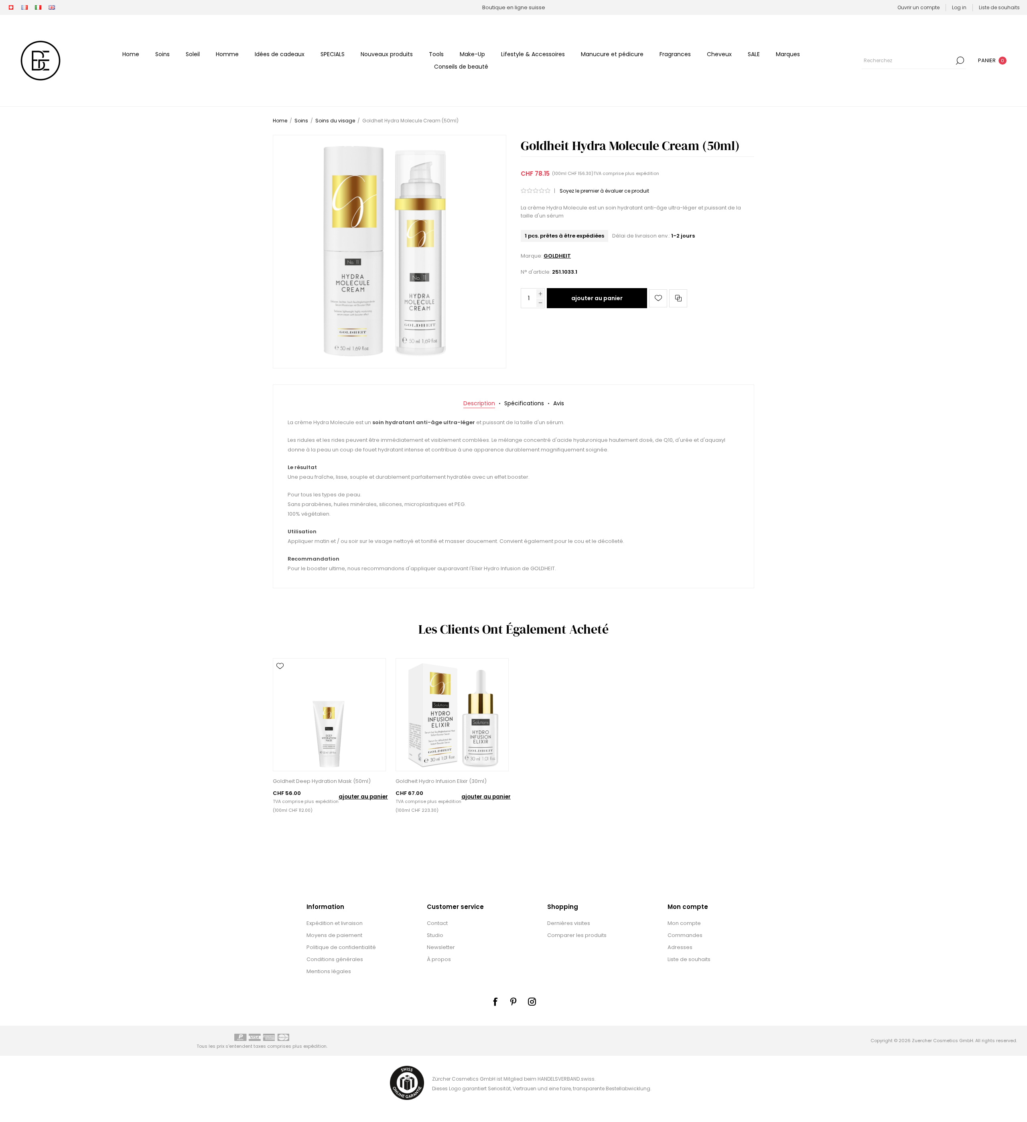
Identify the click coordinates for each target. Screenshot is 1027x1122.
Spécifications (524, 403)
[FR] (24, 7)
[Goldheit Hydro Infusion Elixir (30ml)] (452, 715)
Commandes (685, 935)
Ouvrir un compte (918, 7)
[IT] (38, 7)
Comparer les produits (577, 935)
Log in (959, 7)
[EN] (51, 7)
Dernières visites (568, 923)
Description (479, 403)
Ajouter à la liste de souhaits (658, 298)
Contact (437, 923)
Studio (435, 935)
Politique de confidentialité (341, 947)
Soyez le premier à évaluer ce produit (604, 190)
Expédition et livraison (334, 923)
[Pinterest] (513, 1002)
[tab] (479, 403)
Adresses (680, 947)
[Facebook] (495, 1002)
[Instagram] (532, 1002)
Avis (558, 403)
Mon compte (684, 923)
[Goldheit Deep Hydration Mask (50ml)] (329, 715)
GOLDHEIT (557, 256)
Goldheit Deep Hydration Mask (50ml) (322, 781)
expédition (647, 173)
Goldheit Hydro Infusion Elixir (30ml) (441, 781)
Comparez (678, 298)
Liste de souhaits (689, 959)
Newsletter (441, 947)
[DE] (10, 7)
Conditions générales (334, 959)
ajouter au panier (597, 298)
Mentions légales (328, 971)
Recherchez (960, 61)
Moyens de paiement (334, 935)
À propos (439, 959)
